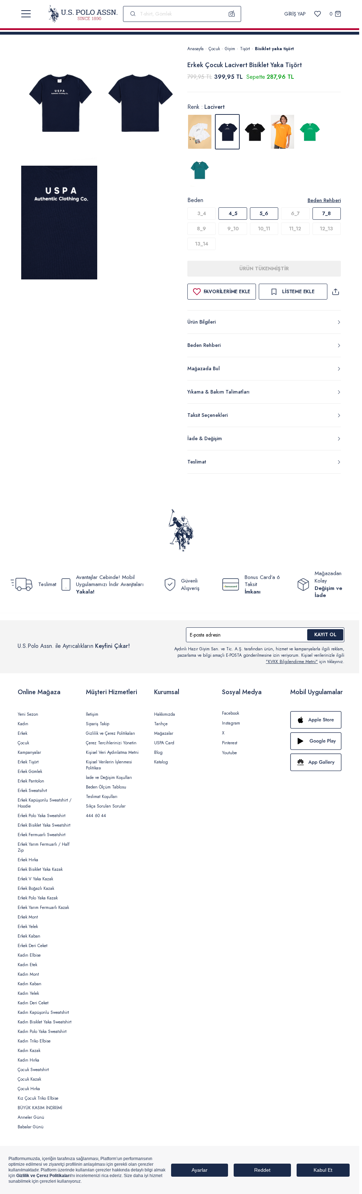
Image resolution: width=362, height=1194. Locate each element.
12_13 (326, 228)
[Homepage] (82, 14)
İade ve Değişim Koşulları (109, 777)
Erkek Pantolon (31, 781)
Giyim (230, 49)
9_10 (233, 228)
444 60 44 (96, 815)
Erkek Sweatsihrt (32, 790)
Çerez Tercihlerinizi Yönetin (111, 743)
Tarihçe (161, 724)
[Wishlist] (317, 14)
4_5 (233, 213)
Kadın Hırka (28, 1060)
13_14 (201, 243)
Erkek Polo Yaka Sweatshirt (41, 815)
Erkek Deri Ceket (32, 945)
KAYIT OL (325, 634)
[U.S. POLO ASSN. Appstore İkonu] (317, 720)
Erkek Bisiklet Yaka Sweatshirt (44, 825)
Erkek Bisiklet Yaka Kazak (40, 869)
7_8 (326, 213)
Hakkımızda (164, 714)
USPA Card (164, 743)
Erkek (22, 733)
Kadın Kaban (29, 984)
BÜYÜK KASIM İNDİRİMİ (40, 1108)
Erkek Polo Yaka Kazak (38, 898)
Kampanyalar (29, 752)
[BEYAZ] (199, 131)
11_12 (295, 228)
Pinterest (229, 743)
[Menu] (26, 14)
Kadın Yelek (28, 993)
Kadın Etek (27, 965)
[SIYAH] (255, 131)
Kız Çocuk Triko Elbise (38, 1098)
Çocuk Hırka (29, 1089)
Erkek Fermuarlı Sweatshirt (41, 835)
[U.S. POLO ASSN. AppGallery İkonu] (317, 762)
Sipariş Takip (97, 724)
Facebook (230, 713)
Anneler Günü (31, 1117)
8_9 (201, 228)
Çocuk (214, 49)
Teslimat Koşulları (101, 796)
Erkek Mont (28, 917)
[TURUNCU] (282, 131)
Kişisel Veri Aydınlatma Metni (112, 752)
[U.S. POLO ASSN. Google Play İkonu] (317, 741)
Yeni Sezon (28, 714)
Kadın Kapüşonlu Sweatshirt (43, 1012)
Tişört (245, 49)
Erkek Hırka (28, 860)
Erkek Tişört (28, 762)
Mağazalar (163, 733)
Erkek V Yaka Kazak (35, 879)
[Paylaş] (335, 292)
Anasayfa (195, 49)
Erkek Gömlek (30, 771)
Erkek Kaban (29, 936)
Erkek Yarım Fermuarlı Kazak (43, 907)
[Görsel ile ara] (232, 14)
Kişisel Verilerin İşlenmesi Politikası (109, 765)
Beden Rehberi (324, 200)
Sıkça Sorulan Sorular (105, 806)
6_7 (295, 213)
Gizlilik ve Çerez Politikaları (110, 733)
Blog (158, 752)
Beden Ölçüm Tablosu (106, 787)
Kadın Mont (28, 974)
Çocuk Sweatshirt (33, 1069)
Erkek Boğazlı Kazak (36, 888)
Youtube (229, 753)
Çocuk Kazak (29, 1079)
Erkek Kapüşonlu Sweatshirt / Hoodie (44, 803)
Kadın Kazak (29, 1050)
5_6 (263, 213)
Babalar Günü (30, 1127)
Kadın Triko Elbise (34, 1041)
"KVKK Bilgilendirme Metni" (292, 661)
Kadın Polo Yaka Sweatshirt (42, 1031)
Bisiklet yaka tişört (274, 49)
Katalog (161, 762)
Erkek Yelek (28, 926)
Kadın (23, 724)
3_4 (201, 213)
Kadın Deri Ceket (33, 1003)
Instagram (231, 723)
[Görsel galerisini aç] (59, 104)
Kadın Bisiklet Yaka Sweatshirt (44, 1022)
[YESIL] (310, 131)
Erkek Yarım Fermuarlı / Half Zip (43, 847)
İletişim (92, 714)
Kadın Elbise (29, 955)
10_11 (264, 228)
